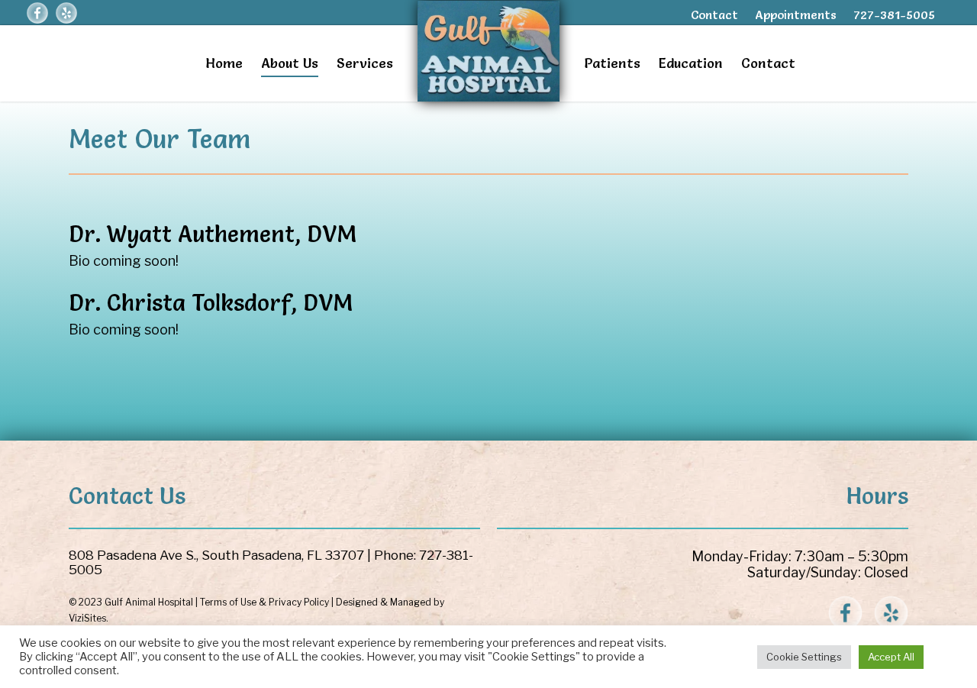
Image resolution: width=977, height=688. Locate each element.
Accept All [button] (891, 657)
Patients (612, 63)
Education (691, 63)
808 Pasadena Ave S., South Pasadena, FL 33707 (216, 555)
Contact (714, 14)
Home (224, 63)
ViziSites (87, 618)
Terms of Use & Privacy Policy (264, 602)
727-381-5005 (894, 14)
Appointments (796, 14)
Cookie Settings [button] (804, 657)
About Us (289, 63)
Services (365, 63)
